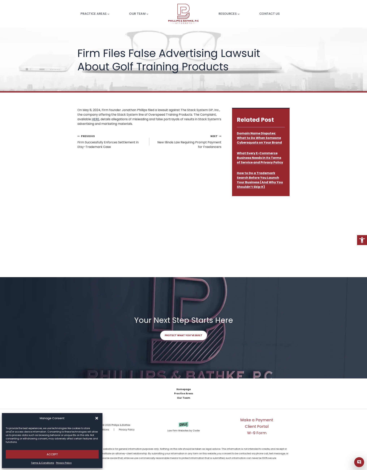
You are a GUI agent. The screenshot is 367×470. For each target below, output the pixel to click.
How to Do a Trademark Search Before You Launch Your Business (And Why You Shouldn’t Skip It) (260, 180)
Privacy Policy (64, 462)
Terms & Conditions (42, 462)
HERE (95, 119)
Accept (52, 454)
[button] (362, 240)
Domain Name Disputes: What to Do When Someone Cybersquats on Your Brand (259, 138)
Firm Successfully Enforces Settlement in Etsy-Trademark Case (108, 142)
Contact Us (269, 13)
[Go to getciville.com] (183, 427)
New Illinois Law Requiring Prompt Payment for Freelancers (189, 142)
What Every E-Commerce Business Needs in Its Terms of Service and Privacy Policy (260, 158)
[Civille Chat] (359, 462)
